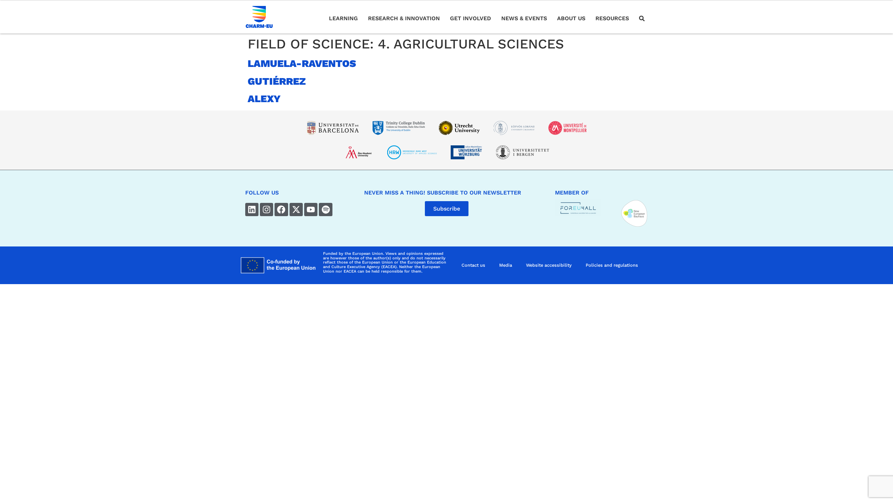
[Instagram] (266, 209)
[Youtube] (310, 209)
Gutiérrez (277, 81)
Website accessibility (549, 265)
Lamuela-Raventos (302, 63)
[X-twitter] (296, 209)
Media (505, 265)
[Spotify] (325, 209)
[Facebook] (281, 209)
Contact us (473, 265)
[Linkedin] (251, 209)
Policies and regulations (612, 265)
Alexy (264, 99)
